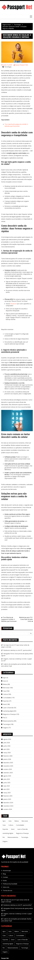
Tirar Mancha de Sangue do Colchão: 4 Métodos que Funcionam (9, 619)
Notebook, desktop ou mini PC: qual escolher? (17, 650)
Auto (4, 681)
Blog (4, 874)
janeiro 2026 (7, 759)
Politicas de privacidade (10, 884)
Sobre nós (6, 887)
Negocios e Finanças (9, 714)
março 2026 (7, 752)
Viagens (5, 728)
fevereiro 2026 (7, 756)
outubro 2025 (7, 769)
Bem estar (6, 688)
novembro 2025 (8, 766)
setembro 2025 (8, 773)
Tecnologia (7, 67)
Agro (4, 678)
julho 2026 (6, 743)
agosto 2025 (7, 776)
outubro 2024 (7, 809)
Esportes (6, 701)
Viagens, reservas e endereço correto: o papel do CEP (16, 915)
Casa (4, 691)
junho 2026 (6, 746)
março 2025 (7, 793)
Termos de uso (7, 890)
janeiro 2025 (7, 799)
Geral (4, 704)
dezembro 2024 (8, 803)
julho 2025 (6, 779)
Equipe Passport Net (21, 65)
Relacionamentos (8, 721)
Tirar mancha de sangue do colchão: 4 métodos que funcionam (16, 125)
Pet (4, 718)
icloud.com (13, 304)
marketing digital (8, 711)
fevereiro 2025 (7, 796)
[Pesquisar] (31, 633)
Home (5, 880)
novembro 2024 (8, 806)
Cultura (5, 694)
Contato (5, 877)
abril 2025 (6, 789)
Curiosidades (7, 698)
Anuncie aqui (7, 870)
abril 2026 (6, 749)
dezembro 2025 (8, 763)
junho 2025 (6, 783)
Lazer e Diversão (8, 708)
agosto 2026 (7, 739)
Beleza (5, 684)
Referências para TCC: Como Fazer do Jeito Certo (26, 619)
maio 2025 (6, 786)
